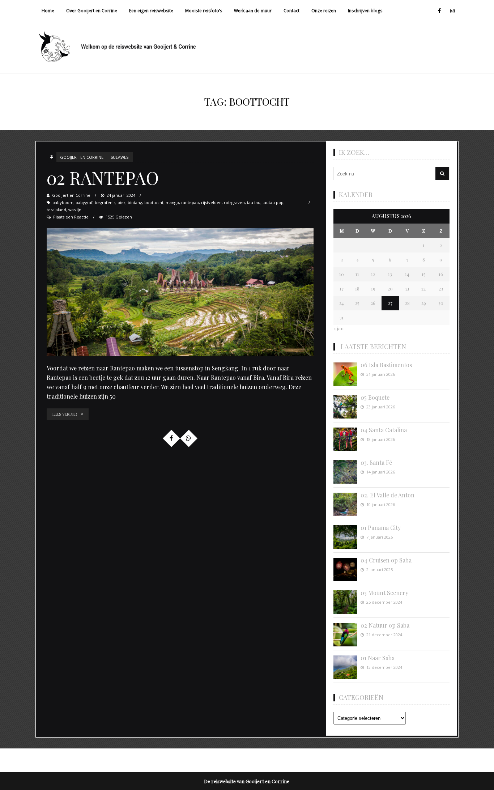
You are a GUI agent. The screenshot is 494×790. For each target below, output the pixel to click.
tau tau (253, 202)
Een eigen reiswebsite (151, 11)
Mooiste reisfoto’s (203, 11)
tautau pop (273, 202)
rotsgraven (234, 202)
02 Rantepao (103, 177)
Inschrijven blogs (365, 11)
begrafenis (105, 202)
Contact (291, 11)
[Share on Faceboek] (171, 438)
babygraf (84, 202)
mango (172, 202)
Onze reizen (323, 11)
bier (121, 202)
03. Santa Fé (376, 462)
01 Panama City (381, 527)
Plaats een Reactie (71, 217)
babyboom (62, 202)
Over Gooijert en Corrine (91, 11)
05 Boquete (375, 397)
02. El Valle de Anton (387, 495)
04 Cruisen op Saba (386, 560)
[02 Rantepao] (180, 292)
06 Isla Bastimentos (386, 365)
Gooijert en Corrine (81, 157)
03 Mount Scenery (384, 592)
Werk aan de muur (253, 11)
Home (48, 11)
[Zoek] (442, 173)
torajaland (56, 209)
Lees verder (64, 414)
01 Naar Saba (378, 658)
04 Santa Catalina (384, 430)
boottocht (153, 202)
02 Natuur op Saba (385, 625)
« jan (338, 328)
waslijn (74, 209)
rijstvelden (211, 202)
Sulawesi (120, 157)
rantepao (190, 202)
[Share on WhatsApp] (188, 438)
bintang (135, 202)
